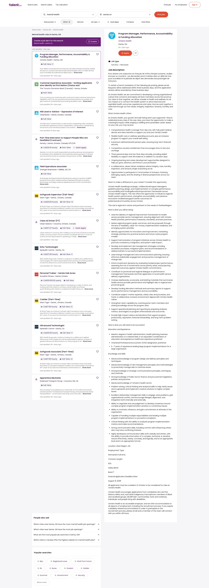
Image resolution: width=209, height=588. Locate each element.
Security (81, 575)
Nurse (54, 568)
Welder (86, 568)
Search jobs (36, 30)
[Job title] (66, 14)
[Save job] (97, 54)
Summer (43, 575)
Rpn (41, 561)
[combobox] (68, 14)
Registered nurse (60, 561)
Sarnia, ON (47, 30)
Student (70, 568)
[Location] (123, 14)
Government (62, 575)
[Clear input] (93, 14)
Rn (41, 568)
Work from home (84, 561)
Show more (78, 73)
